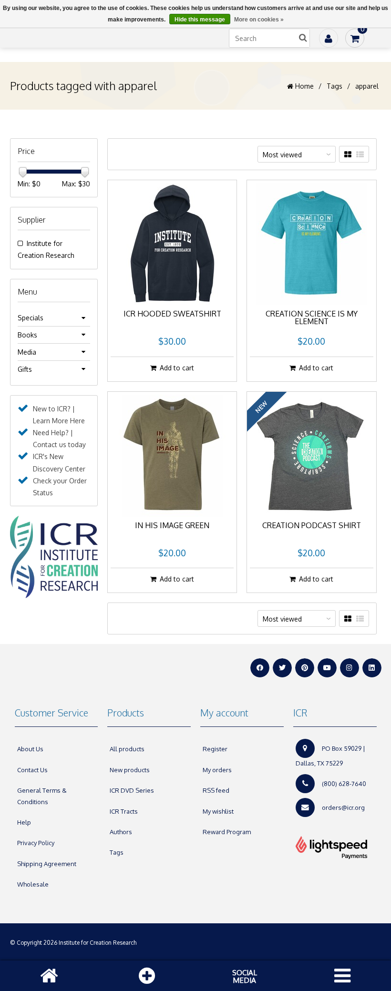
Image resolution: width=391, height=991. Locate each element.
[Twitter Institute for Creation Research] (282, 667)
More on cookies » (259, 19)
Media (27, 352)
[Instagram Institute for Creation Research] (349, 667)
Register (215, 749)
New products (130, 770)
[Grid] (347, 154)
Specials (30, 318)
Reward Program (227, 832)
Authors (121, 832)
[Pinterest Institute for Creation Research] (304, 667)
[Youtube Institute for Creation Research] (327, 667)
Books (27, 335)
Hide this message (200, 19)
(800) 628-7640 (344, 783)
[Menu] (342, 975)
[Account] (328, 38)
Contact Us (32, 770)
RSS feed (216, 790)
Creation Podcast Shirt (311, 525)
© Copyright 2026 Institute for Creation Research (74, 942)
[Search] (302, 38)
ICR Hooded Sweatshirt (172, 314)
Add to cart (177, 368)
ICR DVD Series (132, 790)
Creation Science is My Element (312, 318)
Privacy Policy (35, 843)
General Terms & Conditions (42, 796)
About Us (30, 749)
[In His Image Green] (172, 456)
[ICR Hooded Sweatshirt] (172, 244)
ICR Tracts (124, 811)
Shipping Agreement (46, 864)
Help (24, 822)
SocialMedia (244, 976)
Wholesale (33, 884)
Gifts (25, 369)
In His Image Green (172, 525)
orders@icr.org (343, 807)
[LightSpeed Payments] (335, 847)
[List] (360, 154)
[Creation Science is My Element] (311, 244)
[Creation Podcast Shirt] (311, 456)
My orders (217, 770)
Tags (334, 86)
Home (303, 86)
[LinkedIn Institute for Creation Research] (371, 667)
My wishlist (218, 811)
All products (127, 749)
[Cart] (354, 38)
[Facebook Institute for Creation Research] (259, 667)
